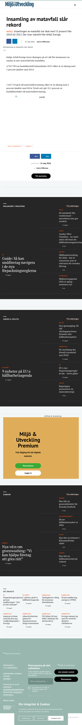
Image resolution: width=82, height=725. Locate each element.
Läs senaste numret (66, 672)
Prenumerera (28, 465)
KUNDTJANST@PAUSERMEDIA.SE (13, 690)
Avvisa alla (40, 718)
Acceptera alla (55, 718)
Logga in (28, 473)
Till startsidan (41, 176)
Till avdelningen (72, 206)
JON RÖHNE (7, 679)
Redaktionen (7, 706)
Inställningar (26, 718)
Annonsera (6, 708)
